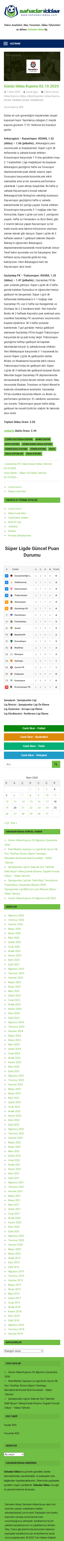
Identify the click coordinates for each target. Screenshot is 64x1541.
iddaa (52, 449)
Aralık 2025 (14, 951)
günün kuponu (38, 449)
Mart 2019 (13, 1293)
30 (39, 813)
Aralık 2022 (14, 1111)
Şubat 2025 (14, 995)
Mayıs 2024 (14, 1035)
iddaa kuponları (14, 454)
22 (31, 807)
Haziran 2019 (15, 1280)
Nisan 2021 (14, 1200)
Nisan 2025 (14, 986)
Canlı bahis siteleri (18, 517)
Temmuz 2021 (16, 1186)
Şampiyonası (23, 535)
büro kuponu (12, 444)
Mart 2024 (13, 1044)
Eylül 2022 (13, 1124)
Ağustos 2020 (16, 1235)
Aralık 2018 (14, 1307)
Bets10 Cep (14, 522)
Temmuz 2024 (16, 1026)
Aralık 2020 (14, 1218)
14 (23, 801)
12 (7, 801)
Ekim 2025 (14, 959)
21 (23, 807)
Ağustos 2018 (16, 1324)
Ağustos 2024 (16, 1022)
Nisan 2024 (14, 1040)
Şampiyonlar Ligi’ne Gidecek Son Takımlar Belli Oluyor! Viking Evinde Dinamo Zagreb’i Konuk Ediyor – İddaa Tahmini (32, 872)
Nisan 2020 (14, 1253)
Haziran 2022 (15, 1137)
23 (39, 807)
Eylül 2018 (13, 1320)
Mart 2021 (13, 1204)
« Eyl (6, 822)
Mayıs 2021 (14, 1195)
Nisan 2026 (14, 933)
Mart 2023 (13, 1097)
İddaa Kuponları (35, 96)
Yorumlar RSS (11, 1433)
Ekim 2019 (14, 1262)
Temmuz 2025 (16, 973)
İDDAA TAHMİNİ (12, 100)
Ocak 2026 (14, 946)
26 (7, 813)
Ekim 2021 (14, 1173)
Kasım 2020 (14, 1222)
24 (47, 807)
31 (47, 813)
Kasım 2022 (14, 1115)
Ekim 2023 (14, 1066)
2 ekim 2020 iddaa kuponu (19, 439)
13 (15, 801)
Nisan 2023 (14, 1093)
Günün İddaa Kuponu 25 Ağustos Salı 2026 (32, 898)
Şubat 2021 (14, 1209)
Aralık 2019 (14, 1258)
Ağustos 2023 (16, 1075)
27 (15, 813)
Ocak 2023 (14, 1106)
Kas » (14, 822)
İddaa (23, 96)
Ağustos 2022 (16, 1129)
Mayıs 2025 (14, 982)
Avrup (11, 535)
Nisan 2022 (14, 1146)
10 (47, 795)
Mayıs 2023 (14, 1089)
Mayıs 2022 (14, 1142)
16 (39, 801)
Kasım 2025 (14, 955)
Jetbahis (9, 430)
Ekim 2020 (14, 1226)
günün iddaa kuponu (16, 449)
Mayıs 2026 (14, 928)
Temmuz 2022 (16, 1133)
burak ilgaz (32, 92)
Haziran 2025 (15, 977)
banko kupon (43, 439)
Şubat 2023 (14, 1102)
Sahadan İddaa (35, 29)
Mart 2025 (13, 991)
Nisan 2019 (14, 1289)
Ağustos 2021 (16, 1182)
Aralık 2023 (14, 1057)
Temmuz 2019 (16, 1275)
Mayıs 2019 (14, 1284)
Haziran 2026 (15, 924)
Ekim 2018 (14, 1315)
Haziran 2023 (15, 1084)
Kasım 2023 (14, 1062)
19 (7, 807)
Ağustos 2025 (16, 968)
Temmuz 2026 (16, 919)
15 (31, 801)
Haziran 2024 (15, 1031)
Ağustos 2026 (16, 915)
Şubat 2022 (14, 1155)
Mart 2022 (13, 1151)
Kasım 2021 (14, 1169)
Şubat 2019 (14, 1298)
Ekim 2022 (14, 1120)
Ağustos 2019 (16, 1271)
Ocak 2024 (14, 1053)
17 (47, 801)
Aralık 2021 (14, 1164)
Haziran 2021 (15, 1191)
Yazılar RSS (10, 1425)
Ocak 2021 (14, 1213)
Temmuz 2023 (16, 1080)
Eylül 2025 (13, 964)
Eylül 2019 (13, 1267)
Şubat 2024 (14, 1048)
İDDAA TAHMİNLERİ (33, 100)
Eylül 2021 (13, 1178)
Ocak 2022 (14, 1160)
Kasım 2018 (14, 1311)
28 (23, 813)
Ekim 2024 (14, 1013)
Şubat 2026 (14, 942)
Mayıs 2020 (14, 1249)
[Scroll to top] (58, 1535)
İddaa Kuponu (52, 96)
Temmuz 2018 (16, 1329)
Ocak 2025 (14, 1000)
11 (55, 795)
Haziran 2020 (15, 1244)
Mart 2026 (13, 937)
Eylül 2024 (13, 1017)
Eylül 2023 (13, 1071)
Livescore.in (15, 487)
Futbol (47, 92)
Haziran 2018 (15, 1333)
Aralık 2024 (14, 1004)
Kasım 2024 (14, 1008)
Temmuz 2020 (16, 1240)
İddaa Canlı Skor (17, 491)
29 (31, 813)
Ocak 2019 (14, 1302)
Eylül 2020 (13, 1231)
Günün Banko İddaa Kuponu (37, 444)
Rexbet (12, 531)
